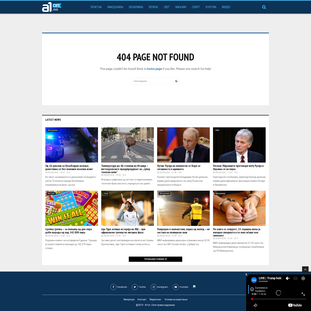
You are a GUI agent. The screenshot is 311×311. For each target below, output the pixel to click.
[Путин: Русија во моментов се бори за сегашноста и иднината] (183, 145)
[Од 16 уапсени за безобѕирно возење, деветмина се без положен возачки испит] (71, 145)
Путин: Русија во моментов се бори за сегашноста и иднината (178, 167)
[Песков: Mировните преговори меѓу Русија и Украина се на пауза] (239, 145)
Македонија (115, 7)
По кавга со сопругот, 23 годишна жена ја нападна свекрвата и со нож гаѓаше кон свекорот (236, 232)
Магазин (180, 7)
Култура (211, 7)
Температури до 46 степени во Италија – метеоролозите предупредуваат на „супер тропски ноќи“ (125, 169)
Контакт (142, 299)
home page (154, 68)
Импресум (129, 299)
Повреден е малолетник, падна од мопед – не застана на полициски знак (183, 230)
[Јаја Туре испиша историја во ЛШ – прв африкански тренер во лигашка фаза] (127, 208)
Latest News (53, 119)
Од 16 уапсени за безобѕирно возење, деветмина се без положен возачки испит (69, 167)
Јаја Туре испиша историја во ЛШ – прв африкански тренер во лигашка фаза (123, 230)
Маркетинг (155, 299)
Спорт (196, 7)
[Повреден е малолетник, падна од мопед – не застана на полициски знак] (183, 208)
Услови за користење (176, 299)
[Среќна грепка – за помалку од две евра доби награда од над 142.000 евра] (71, 208)
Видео (226, 7)
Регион (153, 7)
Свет (167, 7)
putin (161, 130)
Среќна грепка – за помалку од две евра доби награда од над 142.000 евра (68, 230)
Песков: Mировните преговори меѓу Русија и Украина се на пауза (238, 167)
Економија (136, 7)
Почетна (96, 7)
